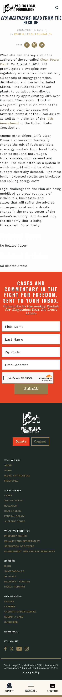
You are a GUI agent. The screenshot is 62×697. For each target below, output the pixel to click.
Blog (7, 566)
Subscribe (11, 622)
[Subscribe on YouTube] (19, 649)
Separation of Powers (19, 546)
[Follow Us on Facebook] (6, 649)
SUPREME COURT (14, 521)
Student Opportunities (20, 611)
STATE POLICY (12, 510)
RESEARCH (10, 505)
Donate (21, 441)
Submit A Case (13, 616)
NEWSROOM (11, 631)
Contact (40, 441)
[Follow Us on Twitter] (11, 649)
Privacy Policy (31, 672)
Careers (9, 606)
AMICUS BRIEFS (13, 500)
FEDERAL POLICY (14, 516)
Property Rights (15, 535)
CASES (8, 495)
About (8, 465)
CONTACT (53, 691)
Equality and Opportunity (22, 541)
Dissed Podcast (14, 586)
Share (19, 45)
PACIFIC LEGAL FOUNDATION (33, 34)
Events (9, 601)
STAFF (8, 470)
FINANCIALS (11, 480)
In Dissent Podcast (17, 581)
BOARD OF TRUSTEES (17, 475)
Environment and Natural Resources (29, 551)
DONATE (9, 691)
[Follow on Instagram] (26, 649)
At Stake (10, 576)
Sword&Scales (14, 571)
